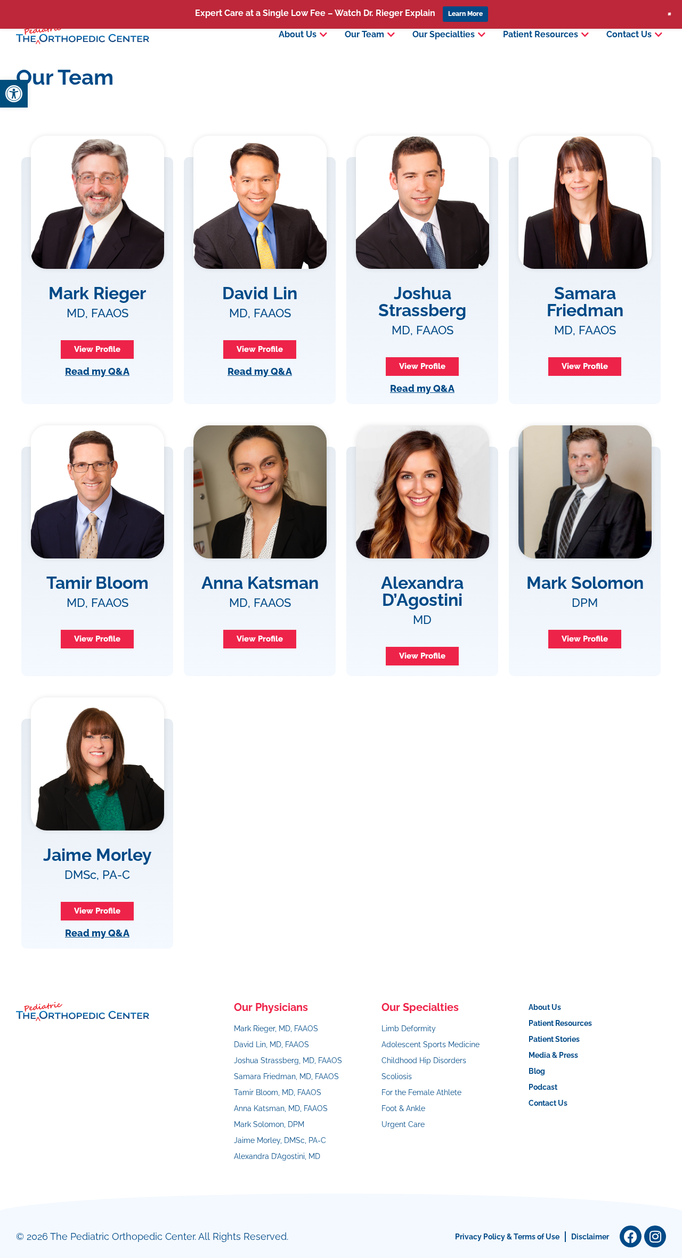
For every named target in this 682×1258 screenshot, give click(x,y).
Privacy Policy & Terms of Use (507, 1236)
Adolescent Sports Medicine (430, 1044)
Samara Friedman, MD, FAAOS (286, 1076)
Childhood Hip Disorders (423, 1060)
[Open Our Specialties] (481, 34)
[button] (14, 94)
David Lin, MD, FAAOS (271, 1044)
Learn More (465, 14)
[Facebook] (631, 1236)
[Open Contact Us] (658, 34)
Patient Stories (554, 1039)
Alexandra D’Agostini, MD (277, 1156)
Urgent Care (403, 1124)
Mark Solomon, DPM (269, 1124)
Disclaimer (590, 1236)
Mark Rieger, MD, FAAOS (276, 1028)
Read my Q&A (97, 371)
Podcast (543, 1087)
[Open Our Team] (391, 34)
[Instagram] (655, 1236)
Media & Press (553, 1055)
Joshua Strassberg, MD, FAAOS (288, 1060)
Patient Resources (560, 1023)
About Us (545, 1007)
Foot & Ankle (403, 1108)
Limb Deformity (408, 1028)
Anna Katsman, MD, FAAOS (281, 1108)
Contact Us (548, 1103)
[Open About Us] (323, 34)
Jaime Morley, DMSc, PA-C (280, 1140)
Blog (537, 1071)
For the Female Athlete (421, 1092)
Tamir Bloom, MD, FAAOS (277, 1092)
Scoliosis (396, 1076)
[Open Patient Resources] (585, 34)
